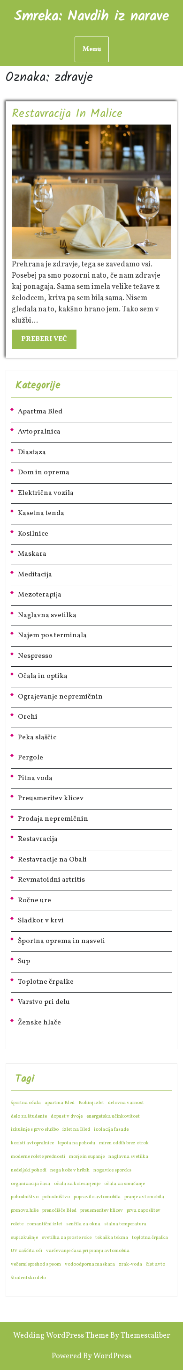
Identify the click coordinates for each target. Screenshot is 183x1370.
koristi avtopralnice (32, 1143)
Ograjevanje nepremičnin (60, 697)
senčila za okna (83, 1224)
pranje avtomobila (144, 1197)
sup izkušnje (24, 1237)
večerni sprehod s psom (36, 1264)
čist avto (155, 1264)
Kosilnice (33, 534)
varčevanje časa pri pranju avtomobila (88, 1250)
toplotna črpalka (150, 1237)
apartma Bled (60, 1102)
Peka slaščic (37, 738)
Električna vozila (46, 493)
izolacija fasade (111, 1129)
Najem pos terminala (52, 636)
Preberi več (48, 341)
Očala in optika (43, 676)
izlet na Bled (76, 1129)
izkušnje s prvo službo (35, 1129)
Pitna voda (35, 778)
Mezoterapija (39, 595)
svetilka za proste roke (67, 1237)
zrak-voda (130, 1264)
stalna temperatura (125, 1224)
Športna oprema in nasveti (61, 941)
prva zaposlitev (143, 1210)
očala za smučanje (124, 1183)
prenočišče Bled (59, 1210)
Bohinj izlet (91, 1102)
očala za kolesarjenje (77, 1183)
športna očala (26, 1102)
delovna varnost (126, 1102)
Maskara (32, 554)
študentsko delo (28, 1278)
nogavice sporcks (112, 1170)
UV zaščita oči (26, 1250)
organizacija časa (30, 1183)
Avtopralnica (39, 432)
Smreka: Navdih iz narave (91, 16)
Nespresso (35, 656)
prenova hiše (24, 1210)
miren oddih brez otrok (124, 1143)
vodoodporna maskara (90, 1264)
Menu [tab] (92, 49)
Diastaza (32, 452)
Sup (24, 961)
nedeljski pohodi (28, 1170)
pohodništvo (24, 1197)
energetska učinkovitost (113, 1116)
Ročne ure (34, 901)
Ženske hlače (39, 1023)
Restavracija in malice (67, 114)
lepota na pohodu (76, 1143)
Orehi (28, 717)
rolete (17, 1224)
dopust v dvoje (67, 1116)
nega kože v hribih (70, 1170)
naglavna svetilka (128, 1156)
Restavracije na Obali (52, 860)
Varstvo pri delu (44, 1002)
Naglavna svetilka (47, 615)
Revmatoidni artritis (51, 880)
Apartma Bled (40, 412)
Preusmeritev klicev (51, 798)
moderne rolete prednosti (38, 1156)
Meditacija (35, 575)
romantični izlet (44, 1224)
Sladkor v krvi (41, 921)
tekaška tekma (111, 1237)
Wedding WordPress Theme (61, 1336)
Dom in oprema (43, 473)
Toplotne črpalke (46, 982)
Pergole (30, 758)
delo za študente (29, 1116)
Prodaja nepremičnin (53, 819)
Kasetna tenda (41, 513)
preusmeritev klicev (101, 1210)
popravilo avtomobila (97, 1197)
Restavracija (38, 839)
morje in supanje (87, 1156)
